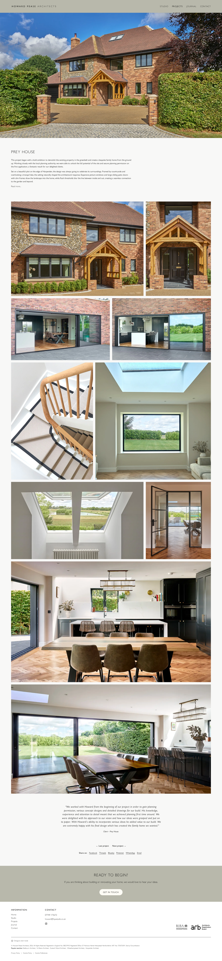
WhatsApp (130, 853)
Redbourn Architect (29, 948)
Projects (177, 6)
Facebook (93, 853)
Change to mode (21, 941)
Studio (164, 6)
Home (13, 914)
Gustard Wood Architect (58, 948)
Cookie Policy (27, 953)
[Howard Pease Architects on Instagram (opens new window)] (46, 924)
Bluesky (111, 853)
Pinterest (120, 853)
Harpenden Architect (92, 948)
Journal (191, 6)
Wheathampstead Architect (75, 948)
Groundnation (135, 946)
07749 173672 (51, 915)
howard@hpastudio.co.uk (55, 919)
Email (139, 853)
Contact (205, 6)
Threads (102, 853)
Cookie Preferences (41, 953)
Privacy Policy (15, 953)
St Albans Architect (43, 948)
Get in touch (111, 892)
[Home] (36, 6)
